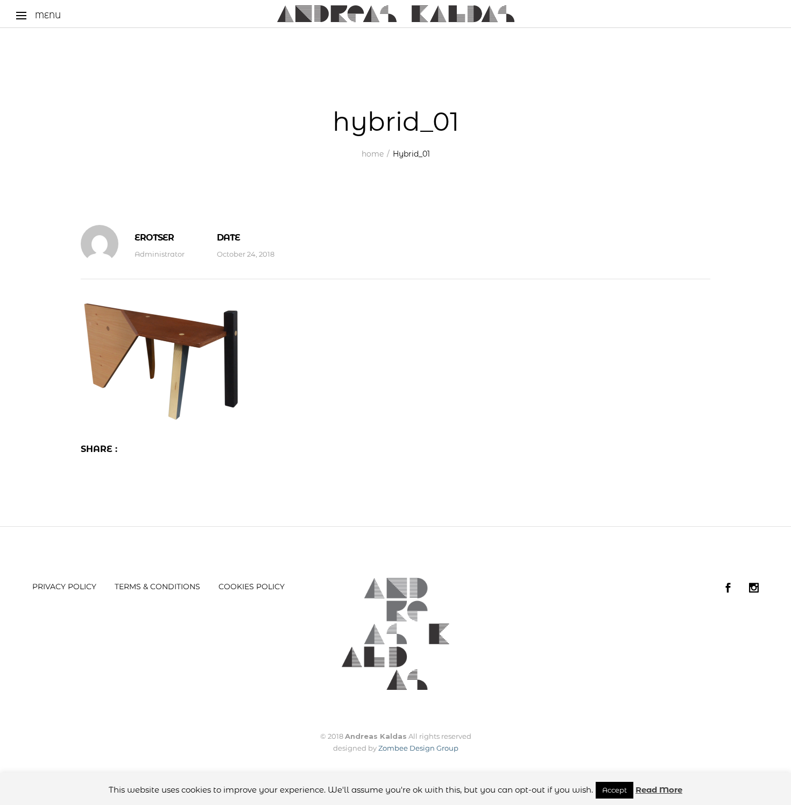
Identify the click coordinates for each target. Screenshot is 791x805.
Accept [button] (614, 790)
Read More (658, 790)
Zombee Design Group (418, 748)
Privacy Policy (64, 586)
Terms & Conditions (157, 586)
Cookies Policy (251, 586)
